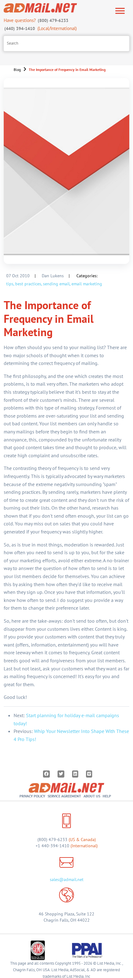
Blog (17, 69)
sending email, (56, 284)
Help (107, 796)
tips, (10, 284)
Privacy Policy (32, 796)
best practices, (28, 284)
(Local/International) (40, 28)
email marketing (86, 284)
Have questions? (36, 20)
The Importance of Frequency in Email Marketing (67, 69)
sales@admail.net (67, 879)
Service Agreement (64, 796)
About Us (92, 796)
